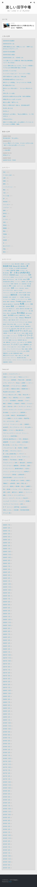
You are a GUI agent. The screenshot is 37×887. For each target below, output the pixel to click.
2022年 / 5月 (6, 640)
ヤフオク (22, 270)
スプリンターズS (6, 328)
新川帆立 (22, 297)
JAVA (25, 355)
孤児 (17, 292)
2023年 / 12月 (7, 584)
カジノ (4, 346)
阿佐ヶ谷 (23, 483)
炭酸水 (5, 397)
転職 (4, 181)
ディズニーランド (8, 468)
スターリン (27, 304)
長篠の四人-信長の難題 (24, 308)
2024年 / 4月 (6, 572)
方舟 (26, 342)
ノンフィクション (8, 187)
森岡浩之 (12, 281)
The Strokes (13, 460)
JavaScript (24, 283)
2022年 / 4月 (6, 643)
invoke (22, 480)
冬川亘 (5, 374)
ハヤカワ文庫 (22, 295)
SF (4, 198)
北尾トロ (8, 313)
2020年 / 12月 (7, 690)
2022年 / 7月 (6, 634)
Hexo (23, 349)
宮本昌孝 (20, 340)
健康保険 (16, 465)
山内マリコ (16, 290)
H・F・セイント (7, 507)
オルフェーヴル (6, 357)
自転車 (20, 292)
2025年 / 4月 (6, 539)
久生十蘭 (29, 283)
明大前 (4, 301)
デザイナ (6, 275)
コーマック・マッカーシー (10, 424)
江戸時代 (5, 310)
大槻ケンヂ (20, 355)
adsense (29, 292)
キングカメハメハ (7, 299)
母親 (19, 394)
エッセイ (5, 219)
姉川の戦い (22, 288)
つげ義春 (14, 286)
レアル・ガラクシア (8, 383)
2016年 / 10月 (7, 788)
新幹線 (14, 474)
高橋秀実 (23, 281)
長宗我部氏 (13, 400)
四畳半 (8, 301)
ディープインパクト (8, 290)
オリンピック (12, 317)
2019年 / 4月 (6, 746)
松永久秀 (24, 292)
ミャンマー (26, 277)
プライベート (13, 357)
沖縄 (26, 313)
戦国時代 (26, 344)
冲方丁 (17, 320)
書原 (10, 320)
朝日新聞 (19, 357)
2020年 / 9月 (6, 696)
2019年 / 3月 (6, 749)
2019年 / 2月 (6, 752)
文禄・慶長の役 (6, 342)
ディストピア (6, 474)
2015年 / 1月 (6, 832)
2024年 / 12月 (7, 551)
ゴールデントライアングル (8, 322)
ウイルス (29, 403)
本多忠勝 (16, 510)
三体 (27, 281)
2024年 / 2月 (6, 578)
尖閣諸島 (22, 264)
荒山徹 (27, 315)
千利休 (16, 355)
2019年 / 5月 (6, 743)
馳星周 (32, 338)
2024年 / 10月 (7, 557)
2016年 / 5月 (6, 797)
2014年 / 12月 (7, 835)
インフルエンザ (6, 295)
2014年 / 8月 (6, 844)
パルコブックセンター (11, 351)
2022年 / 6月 (6, 637)
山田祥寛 (12, 483)
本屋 (4, 222)
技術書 (5, 240)
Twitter (12, 283)
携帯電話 (24, 301)
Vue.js (17, 383)
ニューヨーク (19, 324)
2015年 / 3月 (6, 826)
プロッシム (6, 380)
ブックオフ (14, 344)
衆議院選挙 (5, 362)
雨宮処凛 (25, 439)
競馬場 (9, 310)
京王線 (8, 324)
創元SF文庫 (16, 304)
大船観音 (26, 424)
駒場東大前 (7, 266)
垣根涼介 (5, 353)
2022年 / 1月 (6, 652)
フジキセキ (13, 342)
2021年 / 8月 (6, 667)
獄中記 (5, 213)
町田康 (27, 351)
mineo (23, 333)
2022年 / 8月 (6, 631)
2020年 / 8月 (6, 699)
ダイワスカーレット (24, 320)
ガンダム (14, 445)
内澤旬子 (12, 277)
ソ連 (29, 310)
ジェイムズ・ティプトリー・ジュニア (13, 501)
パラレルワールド (8, 448)
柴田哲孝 (22, 412)
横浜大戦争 (17, 264)
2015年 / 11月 (7, 811)
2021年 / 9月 (6, 664)
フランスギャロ (6, 283)
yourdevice (24, 507)
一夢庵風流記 (21, 317)
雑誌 (4, 231)
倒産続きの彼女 (15, 389)
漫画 (4, 210)
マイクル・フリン (17, 489)
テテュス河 (5, 308)
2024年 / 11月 (7, 554)
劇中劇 (30, 331)
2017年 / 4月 (6, 773)
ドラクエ (8, 346)
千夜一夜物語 (26, 324)
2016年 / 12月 (7, 782)
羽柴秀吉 (13, 299)
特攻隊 (25, 448)
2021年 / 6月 (6, 673)
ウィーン (28, 492)
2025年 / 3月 (6, 543)
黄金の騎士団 (19, 430)
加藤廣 (26, 333)
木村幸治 (29, 462)
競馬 (4, 184)
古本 (31, 344)
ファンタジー (7, 204)
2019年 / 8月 (6, 735)
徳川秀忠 (31, 333)
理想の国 (13, 320)
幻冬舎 (4, 349)
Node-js (26, 288)
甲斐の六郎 (21, 380)
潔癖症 (26, 349)
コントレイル (20, 351)
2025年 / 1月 (6, 548)
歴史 (4, 190)
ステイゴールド (6, 277)
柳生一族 (24, 340)
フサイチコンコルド (15, 451)
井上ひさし (12, 279)
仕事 (4, 178)
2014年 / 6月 (6, 850)
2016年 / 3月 (6, 800)
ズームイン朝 (6, 513)
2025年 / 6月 (6, 534)
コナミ (30, 383)
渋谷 (28, 295)
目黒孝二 (5, 315)
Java (25, 286)
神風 (4, 495)
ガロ (20, 283)
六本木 (10, 297)
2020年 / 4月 (6, 711)
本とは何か (28, 427)
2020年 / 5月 (6, 708)
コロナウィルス (20, 286)
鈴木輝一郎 (5, 286)
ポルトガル (14, 340)
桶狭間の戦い (22, 315)
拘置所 (10, 340)
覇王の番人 (24, 357)
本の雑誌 (21, 313)
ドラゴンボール (15, 386)
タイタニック (12, 409)
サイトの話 (6, 196)
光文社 (27, 468)
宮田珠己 (10, 362)
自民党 (17, 308)
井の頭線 (11, 268)
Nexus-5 (28, 317)
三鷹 (30, 360)
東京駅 (8, 489)
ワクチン (17, 288)
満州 (21, 328)
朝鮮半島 (16, 283)
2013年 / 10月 (7, 862)
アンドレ (5, 400)
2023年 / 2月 (6, 613)
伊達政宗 (16, 403)
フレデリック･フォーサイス (10, 504)
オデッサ (5, 486)
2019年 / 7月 (6, 738)
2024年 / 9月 (6, 560)
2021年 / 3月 (6, 681)
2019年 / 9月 (6, 732)
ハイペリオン (6, 288)
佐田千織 (16, 507)
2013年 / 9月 (6, 865)
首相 (16, 317)
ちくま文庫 (17, 268)
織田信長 (13, 295)
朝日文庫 (22, 326)
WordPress (27, 297)
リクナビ (14, 360)
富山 (8, 279)
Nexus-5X (16, 266)
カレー (5, 237)
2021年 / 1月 (6, 687)
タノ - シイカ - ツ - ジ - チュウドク (18, 11)
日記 (4, 172)
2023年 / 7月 (6, 599)
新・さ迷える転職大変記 (20, 273)
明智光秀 (17, 326)
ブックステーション (21, 338)
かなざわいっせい (29, 328)
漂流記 (5, 225)
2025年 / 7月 (6, 531)
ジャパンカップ (13, 335)
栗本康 (17, 486)
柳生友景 (22, 462)
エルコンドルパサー (19, 277)
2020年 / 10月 (7, 693)
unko (26, 322)
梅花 (4, 403)
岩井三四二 (29, 301)
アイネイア (10, 333)
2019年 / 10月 (7, 729)
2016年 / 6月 (6, 794)
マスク (27, 346)
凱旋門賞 (12, 270)
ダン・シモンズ (18, 346)
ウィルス (12, 442)
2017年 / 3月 (6, 776)
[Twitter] (31, 2)
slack (12, 346)
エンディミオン (15, 310)
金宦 (4, 406)
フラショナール (13, 338)
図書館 (5, 228)
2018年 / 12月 (7, 758)
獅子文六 (14, 492)
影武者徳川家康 (6, 281)
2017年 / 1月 (6, 779)
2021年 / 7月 (6, 670)
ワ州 (26, 270)
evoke (18, 442)
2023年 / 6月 (6, 602)
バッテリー (27, 306)
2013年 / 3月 (6, 868)
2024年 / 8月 (6, 563)
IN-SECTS (16, 315)
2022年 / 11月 (7, 622)
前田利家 (13, 380)
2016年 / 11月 (7, 785)
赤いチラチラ (7, 246)
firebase (30, 322)
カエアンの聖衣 (6, 335)
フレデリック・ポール (24, 406)
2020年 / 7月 (6, 702)
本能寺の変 (22, 306)
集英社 (29, 299)
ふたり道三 (27, 264)
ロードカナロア (6, 326)
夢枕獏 (21, 353)
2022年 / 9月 (6, 628)
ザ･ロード (6, 436)
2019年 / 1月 (6, 755)
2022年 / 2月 (6, 649)
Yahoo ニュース (22, 377)
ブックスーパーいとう (16, 349)
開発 (31, 304)
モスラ (5, 409)
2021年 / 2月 (6, 684)
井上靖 (20, 290)
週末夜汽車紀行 (19, 468)
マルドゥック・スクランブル (9, 292)
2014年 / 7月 (6, 847)
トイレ (16, 306)
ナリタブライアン (7, 264)
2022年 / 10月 (7, 625)
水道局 (27, 397)
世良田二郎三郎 (6, 344)
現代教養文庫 (6, 331)
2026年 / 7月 (6, 525)
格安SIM (28, 338)
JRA (10, 286)
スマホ (20, 279)
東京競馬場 (13, 313)
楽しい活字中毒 (18, 6)
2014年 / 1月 (6, 853)
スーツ (18, 297)
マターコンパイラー (8, 433)
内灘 (32, 310)
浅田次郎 (14, 297)
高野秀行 (29, 342)
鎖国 (28, 465)
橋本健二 (17, 275)
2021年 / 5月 (6, 675)
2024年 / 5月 (6, 569)
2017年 (4, 19)
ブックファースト (23, 310)
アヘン (4, 351)
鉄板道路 (20, 400)
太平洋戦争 (5, 317)
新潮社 (7, 338)
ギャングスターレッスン (16, 427)
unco (24, 351)
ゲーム (8, 349)
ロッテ (22, 397)
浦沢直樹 (28, 380)
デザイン (21, 445)
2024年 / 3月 (6, 575)
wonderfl (5, 427)
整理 (18, 392)
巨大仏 (4, 313)
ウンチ (20, 409)
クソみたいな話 (7, 175)
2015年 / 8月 (6, 820)
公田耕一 (23, 383)
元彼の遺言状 (28, 326)
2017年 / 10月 (7, 767)
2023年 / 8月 (6, 596)
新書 (4, 216)
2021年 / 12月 (7, 655)
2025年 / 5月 (6, 537)
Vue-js (12, 264)
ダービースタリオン (7, 360)
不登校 (18, 328)
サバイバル (5, 340)
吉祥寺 (30, 349)
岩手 (17, 421)
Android (5, 201)
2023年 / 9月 (6, 593)
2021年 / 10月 (7, 661)
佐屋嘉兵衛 (6, 457)
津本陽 (24, 279)
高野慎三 (10, 403)
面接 (12, 306)
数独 (15, 324)
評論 (4, 249)
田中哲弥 (22, 465)
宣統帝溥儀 (14, 436)
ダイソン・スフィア (8, 498)
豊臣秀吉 (23, 266)
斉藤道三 (5, 483)
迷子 (4, 306)
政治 (4, 252)
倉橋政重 (5, 442)
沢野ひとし (5, 320)
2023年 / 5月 (6, 604)
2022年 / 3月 (6, 646)
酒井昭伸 (8, 306)
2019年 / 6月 (6, 741)
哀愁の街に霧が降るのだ (9, 439)
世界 (28, 355)
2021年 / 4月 (6, 678)
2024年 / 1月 (6, 581)
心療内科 (5, 333)
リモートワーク (25, 335)
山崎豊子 (28, 486)
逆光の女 (10, 406)
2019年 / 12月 (7, 723)
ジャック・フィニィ (21, 433)
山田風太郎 (21, 474)
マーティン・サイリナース (22, 360)
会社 (31, 308)
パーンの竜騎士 (6, 270)
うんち (18, 342)
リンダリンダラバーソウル (21, 299)
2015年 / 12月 (7, 808)
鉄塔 (9, 492)
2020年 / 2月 (6, 717)
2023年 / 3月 (6, 610)
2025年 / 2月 (6, 545)
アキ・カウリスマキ (8, 421)
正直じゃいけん (7, 510)
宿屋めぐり (31, 281)
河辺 (4, 338)
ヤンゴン (18, 498)
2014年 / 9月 (6, 841)
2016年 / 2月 (6, 803)
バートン (5, 471)
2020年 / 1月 (6, 720)
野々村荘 (5, 451)
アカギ (27, 400)
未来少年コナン (12, 308)
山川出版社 (25, 442)
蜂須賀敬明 (5, 297)
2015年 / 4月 (6, 823)
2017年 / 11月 (7, 764)
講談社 (4, 279)
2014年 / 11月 (7, 838)
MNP (15, 333)
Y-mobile (18, 301)
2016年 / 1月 (6, 806)
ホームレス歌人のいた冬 (9, 394)
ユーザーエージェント (16, 471)
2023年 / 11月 (7, 587)
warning (29, 313)
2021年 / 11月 (7, 658)
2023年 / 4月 (6, 608)
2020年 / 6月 (6, 705)
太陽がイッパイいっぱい (9, 377)
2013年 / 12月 (7, 856)
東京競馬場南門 (23, 268)
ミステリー (6, 207)
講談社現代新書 (7, 477)
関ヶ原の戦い (6, 273)
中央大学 (25, 498)
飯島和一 (21, 492)
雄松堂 (13, 415)
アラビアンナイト (24, 275)
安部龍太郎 (16, 353)
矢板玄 (28, 480)
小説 (4, 193)
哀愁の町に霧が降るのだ (8, 304)
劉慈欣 (23, 346)
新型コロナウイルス (8, 355)
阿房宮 (23, 403)
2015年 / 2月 (6, 829)
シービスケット (14, 412)
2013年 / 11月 (7, 859)
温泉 (24, 328)
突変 (16, 279)
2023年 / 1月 (6, 616)
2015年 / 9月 (6, 817)
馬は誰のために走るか (9, 392)
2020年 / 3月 (6, 714)
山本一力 (22, 342)
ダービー (19, 333)
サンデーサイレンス (20, 322)
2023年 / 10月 (7, 590)
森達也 (4, 324)
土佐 (21, 424)
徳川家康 (11, 315)
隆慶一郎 (12, 326)
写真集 (5, 234)
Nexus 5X (25, 394)
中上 (10, 397)
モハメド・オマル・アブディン (19, 457)
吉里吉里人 (12, 301)
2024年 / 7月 (6, 566)
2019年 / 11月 (7, 726)
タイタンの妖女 (18, 418)
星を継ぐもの (14, 480)
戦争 (29, 275)
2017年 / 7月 (6, 770)
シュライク (5, 268)
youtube (21, 344)
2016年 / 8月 (6, 791)
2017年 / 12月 (7, 761)
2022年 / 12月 (7, 619)
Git (4, 489)
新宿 (31, 277)
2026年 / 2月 (6, 528)
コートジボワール (18, 495)
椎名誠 (28, 286)
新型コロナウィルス (19, 331)
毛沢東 (20, 448)
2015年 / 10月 (7, 814)
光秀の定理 (13, 328)
